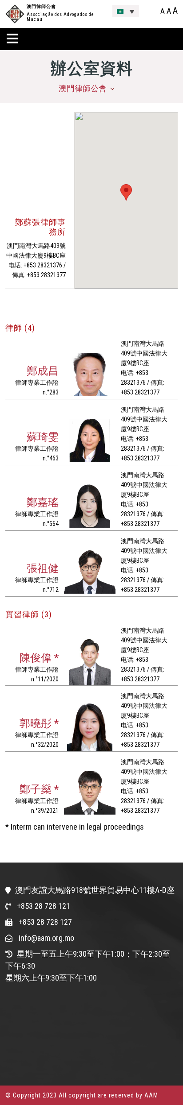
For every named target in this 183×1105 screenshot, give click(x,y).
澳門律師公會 (41, 6)
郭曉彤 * (39, 723)
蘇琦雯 (43, 437)
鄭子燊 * (39, 789)
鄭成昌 (43, 371)
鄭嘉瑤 (43, 502)
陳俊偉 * (39, 658)
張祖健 (43, 568)
